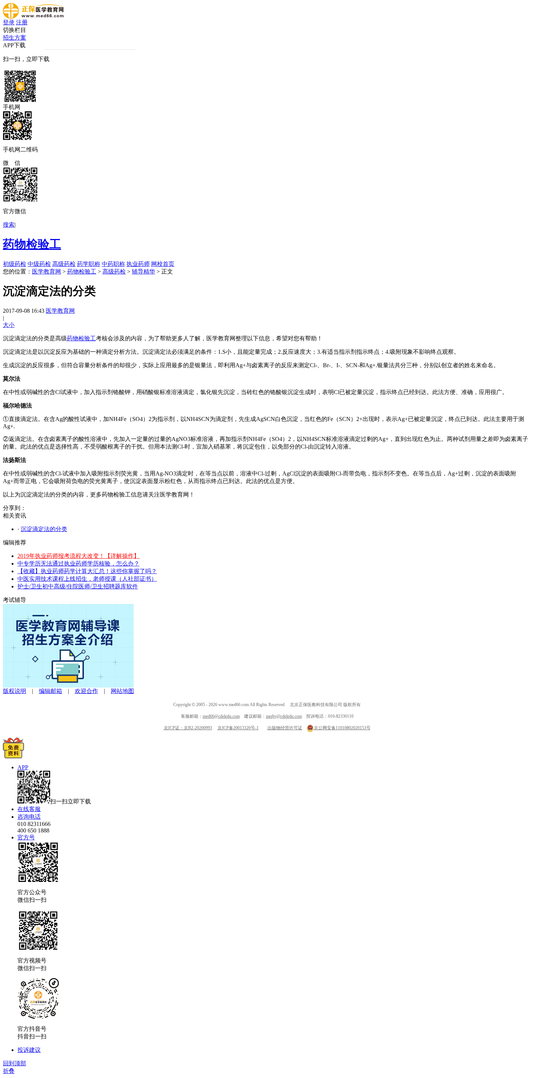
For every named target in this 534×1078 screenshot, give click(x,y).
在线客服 (29, 809)
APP (22, 767)
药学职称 (88, 264)
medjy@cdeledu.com (284, 716)
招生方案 (14, 38)
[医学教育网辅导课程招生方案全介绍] (68, 685)
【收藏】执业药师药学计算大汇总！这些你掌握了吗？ (87, 571)
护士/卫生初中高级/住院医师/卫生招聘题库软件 (77, 586)
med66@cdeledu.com (221, 716)
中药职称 (113, 264)
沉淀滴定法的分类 (44, 529)
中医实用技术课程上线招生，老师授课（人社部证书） (87, 579)
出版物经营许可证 (284, 727)
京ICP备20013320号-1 (238, 727)
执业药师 (138, 264)
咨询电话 (29, 817)
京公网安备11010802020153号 (342, 727)
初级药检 (14, 264)
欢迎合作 (86, 691)
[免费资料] (13, 756)
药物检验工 (32, 244)
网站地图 (122, 691)
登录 (9, 22)
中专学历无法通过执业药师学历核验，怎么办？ (78, 563)
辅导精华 (143, 271)
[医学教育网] (33, 17)
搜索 (9, 225)
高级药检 (64, 264)
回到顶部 (14, 1063)
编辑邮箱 (50, 691)
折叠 (9, 1071)
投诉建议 (29, 1050)
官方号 (26, 837)
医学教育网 (46, 271)
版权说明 (14, 691)
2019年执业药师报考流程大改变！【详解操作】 (78, 556)
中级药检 (39, 264)
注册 (22, 22)
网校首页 (162, 264)
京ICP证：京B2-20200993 (188, 727)
